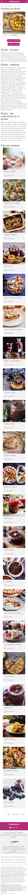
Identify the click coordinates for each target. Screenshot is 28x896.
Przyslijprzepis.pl (21, 857)
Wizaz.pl (12, 862)
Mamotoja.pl (22, 859)
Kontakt (13, 837)
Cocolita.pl (18, 862)
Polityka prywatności (6, 835)
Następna (15, 814)
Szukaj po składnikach (10, 833)
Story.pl (24, 862)
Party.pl (16, 859)
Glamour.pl (7, 857)
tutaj (13, 893)
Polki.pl (3, 862)
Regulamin (16, 835)
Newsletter (20, 833)
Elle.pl (2, 857)
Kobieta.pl (14, 857)
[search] (26, 2)
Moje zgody (23, 835)
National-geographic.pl (7, 859)
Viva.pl (7, 862)
